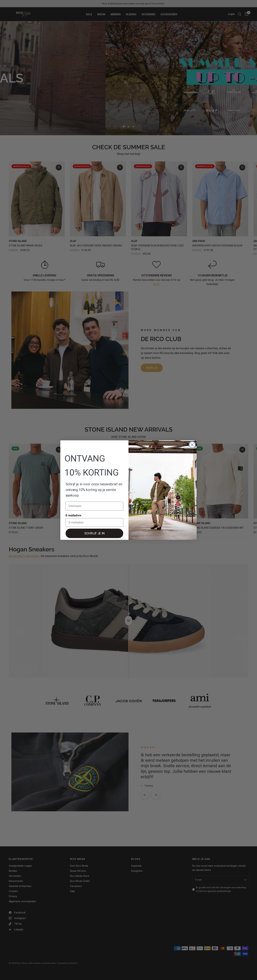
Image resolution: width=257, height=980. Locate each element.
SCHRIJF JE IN (94, 533)
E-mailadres (73, 515)
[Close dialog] (192, 445)
